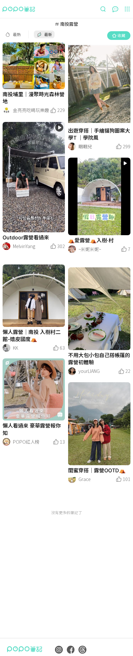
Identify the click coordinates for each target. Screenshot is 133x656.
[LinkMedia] (34, 65)
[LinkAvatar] (6, 110)
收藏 (121, 35)
